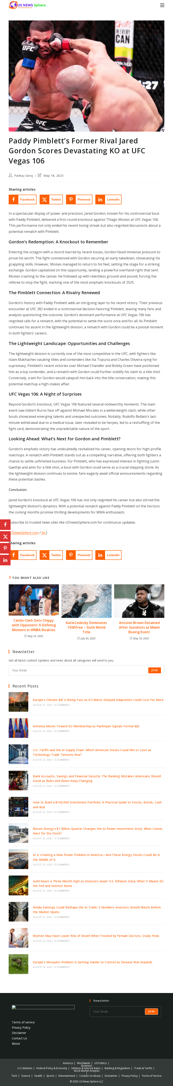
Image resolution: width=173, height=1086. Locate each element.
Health (38, 1076)
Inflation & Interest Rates (85, 1068)
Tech (14, 1076)
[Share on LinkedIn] (5, 560)
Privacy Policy (21, 1027)
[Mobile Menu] (162, 5)
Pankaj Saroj (23, 176)
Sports (50, 1076)
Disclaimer (19, 1033)
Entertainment (66, 1076)
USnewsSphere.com (24, 532)
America (68, 1063)
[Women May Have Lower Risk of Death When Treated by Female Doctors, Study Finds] (18, 938)
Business (86, 1065)
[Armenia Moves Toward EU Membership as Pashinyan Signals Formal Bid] (18, 728)
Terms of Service (152, 1076)
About (16, 1044)
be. (43, 532)
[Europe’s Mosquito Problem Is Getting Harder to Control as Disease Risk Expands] (18, 964)
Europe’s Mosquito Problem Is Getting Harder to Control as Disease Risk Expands (92, 962)
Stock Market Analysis (86, 1071)
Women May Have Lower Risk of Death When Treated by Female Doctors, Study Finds (96, 936)
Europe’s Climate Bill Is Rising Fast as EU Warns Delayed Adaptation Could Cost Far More (98, 700)
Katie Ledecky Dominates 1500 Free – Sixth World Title (86, 627)
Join (154, 670)
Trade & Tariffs (143, 1068)
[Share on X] (5, 536)
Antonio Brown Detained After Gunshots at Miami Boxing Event (139, 627)
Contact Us (19, 1038)
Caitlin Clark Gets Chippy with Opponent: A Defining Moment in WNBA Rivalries (34, 625)
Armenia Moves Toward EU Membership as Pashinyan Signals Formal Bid (86, 726)
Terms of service (23, 1022)
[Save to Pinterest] (5, 548)
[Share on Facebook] (5, 524)
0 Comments (62, 704)
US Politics (100, 1063)
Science (25, 1076)
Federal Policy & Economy (51, 1068)
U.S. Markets (25, 1068)
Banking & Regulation (117, 1068)
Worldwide (83, 1063)
